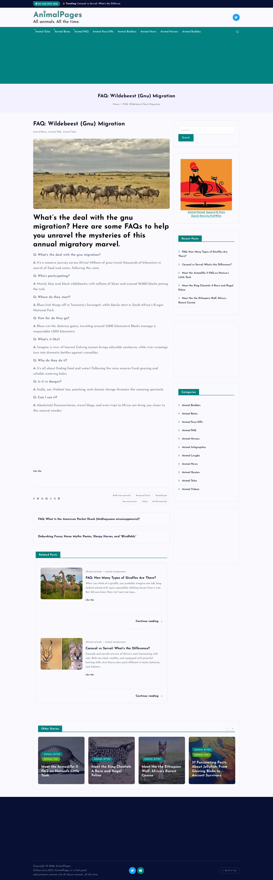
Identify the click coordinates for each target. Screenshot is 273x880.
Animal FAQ (81, 31)
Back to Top (231, 870)
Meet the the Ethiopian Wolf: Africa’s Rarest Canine (161, 771)
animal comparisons (115, 572)
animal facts (144, 495)
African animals (123, 495)
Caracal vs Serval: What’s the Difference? (206, 264)
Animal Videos (190, 489)
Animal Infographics (194, 447)
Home (116, 104)
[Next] (232, 728)
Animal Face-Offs (103, 31)
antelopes (162, 495)
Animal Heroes (169, 31)
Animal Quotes (191, 472)
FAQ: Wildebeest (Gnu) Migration (141, 104)
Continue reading (148, 621)
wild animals (160, 501)
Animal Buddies (127, 31)
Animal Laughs (191, 455)
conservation (130, 501)
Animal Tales (42, 31)
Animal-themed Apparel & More (206, 212)
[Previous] (227, 728)
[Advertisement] (136, 60)
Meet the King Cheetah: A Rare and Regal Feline (111, 771)
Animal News (148, 31)
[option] (61, 760)
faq (145, 501)
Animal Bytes (62, 31)
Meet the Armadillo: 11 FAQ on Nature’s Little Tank (60, 771)
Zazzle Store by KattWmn (206, 216)
